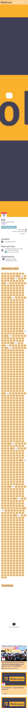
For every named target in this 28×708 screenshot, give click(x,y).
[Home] (6, 2)
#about (18, 276)
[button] (25, 2)
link (2, 273)
